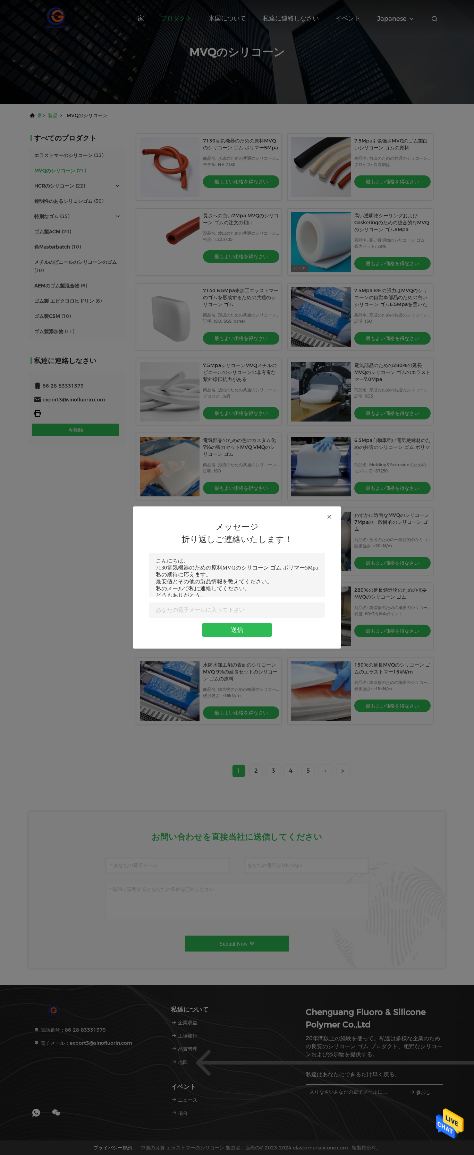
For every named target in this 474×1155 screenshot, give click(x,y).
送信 (237, 630)
